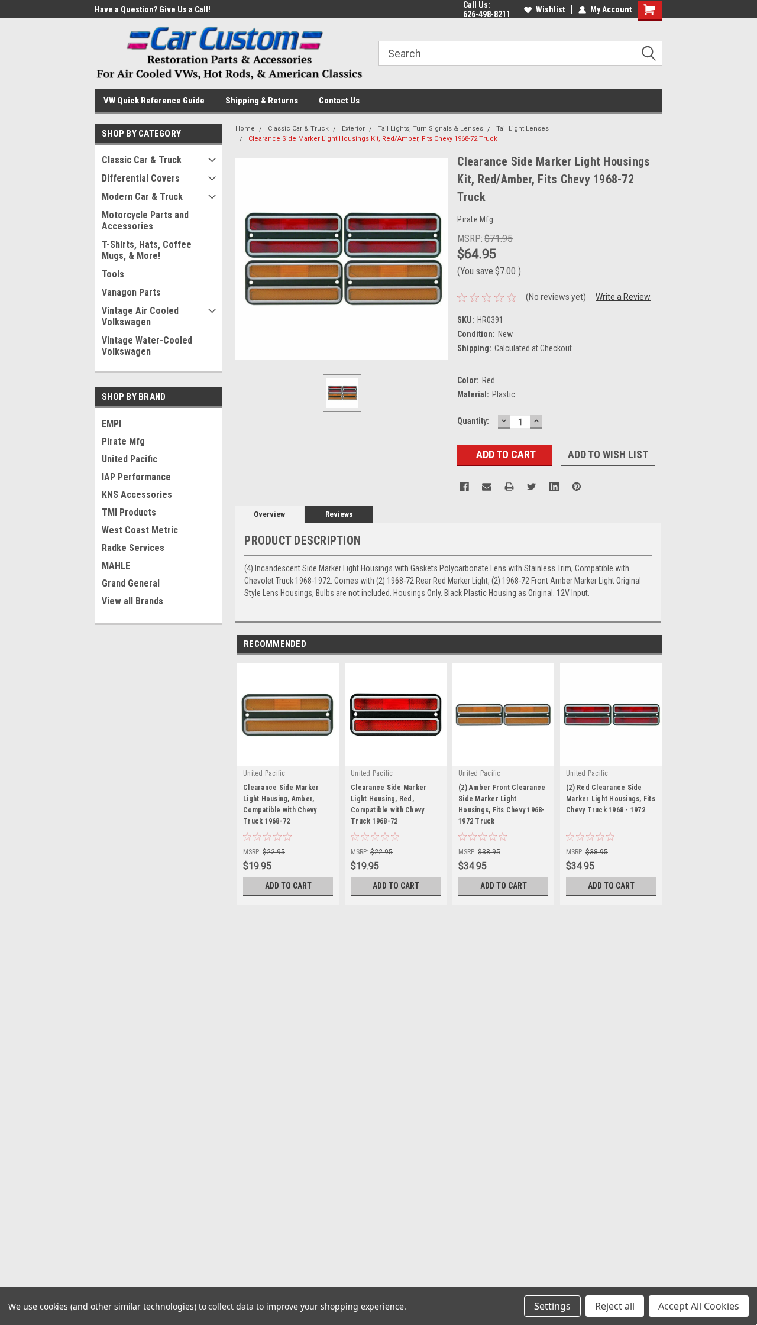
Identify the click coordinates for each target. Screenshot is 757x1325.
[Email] (486, 486)
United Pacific (129, 459)
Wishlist (550, 9)
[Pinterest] (576, 486)
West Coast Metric (140, 530)
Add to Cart (288, 885)
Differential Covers (141, 178)
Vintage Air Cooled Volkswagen (140, 316)
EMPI (111, 423)
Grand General (131, 583)
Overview (269, 514)
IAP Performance (136, 476)
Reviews (339, 514)
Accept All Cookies (698, 1306)
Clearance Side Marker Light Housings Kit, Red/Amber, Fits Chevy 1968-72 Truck (372, 138)
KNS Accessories (137, 494)
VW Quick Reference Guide (154, 100)
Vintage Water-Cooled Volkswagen (147, 346)
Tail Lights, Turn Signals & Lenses (430, 128)
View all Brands (132, 601)
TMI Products (129, 512)
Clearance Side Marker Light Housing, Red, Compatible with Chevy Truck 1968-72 (388, 804)
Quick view (288, 757)
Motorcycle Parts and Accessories (145, 220)
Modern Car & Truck (142, 196)
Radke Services (133, 547)
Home (245, 128)
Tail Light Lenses (522, 128)
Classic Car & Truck (142, 160)
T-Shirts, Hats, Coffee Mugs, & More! (147, 250)
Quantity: (473, 421)
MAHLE (116, 565)
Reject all (615, 1306)
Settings (552, 1306)
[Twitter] (531, 486)
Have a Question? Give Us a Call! (153, 9)
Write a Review (623, 297)
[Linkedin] (554, 486)
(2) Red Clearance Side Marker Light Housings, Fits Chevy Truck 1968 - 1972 (610, 798)
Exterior (353, 128)
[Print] (509, 486)
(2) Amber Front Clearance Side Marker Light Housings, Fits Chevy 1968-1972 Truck (501, 804)
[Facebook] (464, 486)
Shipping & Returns (261, 100)
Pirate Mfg (123, 441)
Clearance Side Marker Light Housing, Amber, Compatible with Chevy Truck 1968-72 (281, 804)
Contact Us (339, 100)
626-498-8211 (486, 14)
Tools (113, 274)
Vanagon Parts (131, 292)
